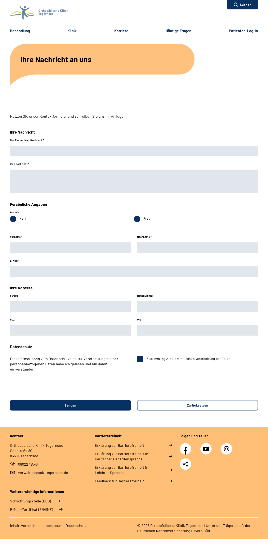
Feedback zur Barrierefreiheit (119, 481)
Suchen (245, 4)
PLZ (12, 319)
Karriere (121, 30)
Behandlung (20, 30)
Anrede (14, 212)
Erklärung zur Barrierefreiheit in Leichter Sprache (121, 470)
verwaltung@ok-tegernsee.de (43, 472)
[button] (242, 4)
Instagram (228, 446)
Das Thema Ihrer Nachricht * (27, 140)
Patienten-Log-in (243, 30)
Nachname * (144, 236)
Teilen (185, 464)
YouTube (206, 446)
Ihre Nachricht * (19, 163)
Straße (14, 295)
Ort (139, 319)
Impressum (53, 525)
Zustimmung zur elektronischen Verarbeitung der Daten (189, 358)
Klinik (72, 30)
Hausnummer (145, 295)
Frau (146, 218)
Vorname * (16, 236)
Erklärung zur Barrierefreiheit (119, 445)
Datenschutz (76, 525)
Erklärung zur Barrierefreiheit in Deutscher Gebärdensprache (121, 456)
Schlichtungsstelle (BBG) (30, 501)
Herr (22, 218)
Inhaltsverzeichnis (25, 525)
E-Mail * (14, 260)
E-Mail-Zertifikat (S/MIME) (31, 509)
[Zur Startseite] (134, 13)
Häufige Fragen (178, 30)
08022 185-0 (28, 464)
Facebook (187, 446)
